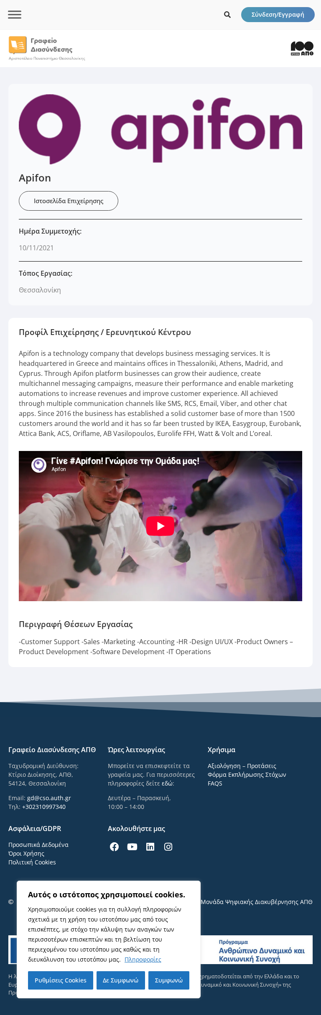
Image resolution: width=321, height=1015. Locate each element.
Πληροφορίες (143, 959)
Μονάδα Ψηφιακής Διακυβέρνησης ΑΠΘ (257, 902)
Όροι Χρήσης (26, 853)
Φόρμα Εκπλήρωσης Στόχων (247, 774)
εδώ (167, 783)
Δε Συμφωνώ (120, 980)
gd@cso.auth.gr (49, 798)
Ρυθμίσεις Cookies (61, 980)
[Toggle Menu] (14, 14)
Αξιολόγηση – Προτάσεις (242, 766)
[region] (109, 939)
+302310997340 (44, 807)
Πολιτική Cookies (32, 862)
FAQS (215, 783)
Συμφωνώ (169, 980)
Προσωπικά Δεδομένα (38, 845)
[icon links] (227, 14)
